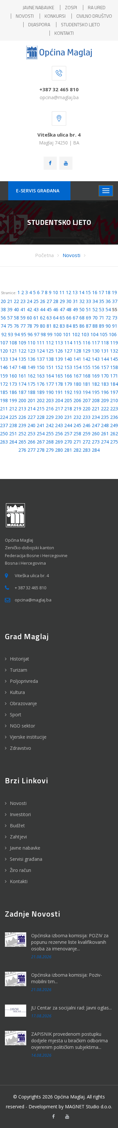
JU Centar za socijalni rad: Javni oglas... (71, 1008)
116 (86, 342)
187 (22, 392)
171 (114, 376)
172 (4, 384)
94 (17, 334)
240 (31, 425)
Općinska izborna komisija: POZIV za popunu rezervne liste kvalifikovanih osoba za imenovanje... (69, 942)
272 (86, 442)
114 (68, 342)
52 (95, 309)
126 (59, 351)
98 (43, 334)
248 (105, 425)
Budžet (17, 825)
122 (22, 351)
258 (77, 433)
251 (13, 433)
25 (36, 301)
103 (85, 334)
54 (108, 309)
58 (16, 318)
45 (49, 309)
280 (59, 450)
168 (86, 376)
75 (9, 326)
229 (50, 417)
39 (9, 309)
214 (31, 408)
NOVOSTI (25, 15)
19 (114, 292)
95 (23, 334)
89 (101, 326)
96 (30, 334)
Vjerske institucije (28, 737)
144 (105, 359)
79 (36, 326)
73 (114, 318)
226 (22, 417)
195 (96, 392)
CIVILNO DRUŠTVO (94, 15)
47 (62, 309)
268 (50, 442)
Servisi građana (26, 859)
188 (31, 392)
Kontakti (19, 881)
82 (55, 326)
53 (101, 309)
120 (4, 351)
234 (96, 417)
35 (101, 301)
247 (96, 425)
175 (31, 384)
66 (68, 318)
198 (4, 400)
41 (23, 309)
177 (50, 384)
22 (16, 301)
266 (31, 442)
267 (41, 442)
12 (68, 292)
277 (31, 450)
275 (114, 442)
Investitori (20, 814)
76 (16, 326)
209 (105, 400)
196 (105, 392)
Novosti (71, 255)
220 (86, 408)
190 (50, 392)
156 (96, 367)
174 (22, 384)
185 (4, 392)
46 (55, 309)
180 (77, 384)
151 (50, 367)
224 (4, 417)
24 (29, 301)
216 (50, 408)
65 (62, 318)
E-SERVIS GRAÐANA (37, 190)
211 (4, 408)
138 (50, 359)
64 (55, 318)
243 (59, 425)
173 (13, 384)
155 (86, 367)
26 (42, 301)
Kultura (17, 692)
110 (31, 342)
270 (68, 442)
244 (68, 425)
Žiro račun (20, 870)
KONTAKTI (64, 33)
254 (41, 433)
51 (88, 309)
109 (22, 342)
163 (41, 376)
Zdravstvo (20, 748)
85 (75, 326)
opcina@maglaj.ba (59, 97)
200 (22, 400)
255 (50, 433)
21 (9, 301)
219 (77, 408)
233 (86, 417)
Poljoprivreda (24, 681)
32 (82, 301)
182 (96, 384)
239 (22, 425)
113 (59, 342)
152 (59, 367)
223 (114, 408)
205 (68, 400)
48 (68, 309)
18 (107, 292)
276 (22, 450)
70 (95, 318)
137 (41, 359)
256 (59, 433)
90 (108, 326)
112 (50, 342)
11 (62, 292)
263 (4, 442)
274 (105, 442)
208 (96, 400)
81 (49, 326)
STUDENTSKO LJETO (80, 24)
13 (75, 292)
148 (22, 367)
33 (88, 301)
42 (29, 309)
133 (4, 359)
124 (41, 351)
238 (13, 425)
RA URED (97, 7)
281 (68, 450)
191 (59, 392)
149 (31, 367)
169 (96, 376)
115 (77, 342)
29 (62, 301)
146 (4, 367)
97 (36, 334)
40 (16, 309)
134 (13, 359)
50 (82, 309)
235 (105, 417)
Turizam (18, 670)
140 (68, 359)
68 (82, 318)
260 (96, 433)
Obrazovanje (23, 703)
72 (108, 318)
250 (4, 433)
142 (86, 359)
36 (108, 301)
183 (105, 384)
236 (114, 417)
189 (41, 392)
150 (41, 367)
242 (50, 425)
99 (49, 334)
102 (76, 334)
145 (114, 359)
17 (101, 292)
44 (42, 309)
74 (3, 326)
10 (55, 292)
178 (59, 384)
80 (42, 326)
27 (49, 301)
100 (58, 334)
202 (41, 400)
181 (86, 384)
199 (13, 400)
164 (50, 376)
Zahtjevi (18, 837)
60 (29, 318)
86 (82, 326)
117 (96, 342)
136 (31, 359)
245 (77, 425)
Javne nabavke (25, 848)
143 (96, 359)
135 (22, 359)
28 (55, 301)
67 (75, 318)
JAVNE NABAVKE (38, 7)
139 (59, 359)
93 (10, 334)
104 (94, 334)
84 (68, 326)
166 (68, 376)
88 (95, 326)
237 (4, 425)
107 (4, 342)
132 (114, 351)
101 (67, 334)
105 (104, 334)
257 (68, 433)
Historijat (19, 659)
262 (114, 433)
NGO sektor (22, 726)
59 (23, 318)
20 (3, 301)
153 (68, 367)
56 (3, 318)
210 (114, 400)
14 (81, 292)
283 (86, 450)
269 (59, 442)
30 (68, 301)
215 (41, 408)
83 (62, 326)
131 (105, 351)
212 (13, 408)
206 (77, 400)
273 (96, 442)
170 (105, 376)
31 (75, 301)
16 (94, 292)
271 (77, 442)
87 (88, 326)
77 (23, 326)
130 (96, 351)
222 (105, 408)
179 (68, 384)
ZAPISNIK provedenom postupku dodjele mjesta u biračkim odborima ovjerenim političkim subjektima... (69, 1040)
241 (41, 425)
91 (114, 326)
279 (50, 450)
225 (13, 417)
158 (114, 367)
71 (101, 318)
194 (86, 392)
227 (31, 417)
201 (31, 400)
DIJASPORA (39, 24)
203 (50, 400)
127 (68, 351)
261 (105, 433)
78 (29, 326)
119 (114, 342)
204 (59, 400)
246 (86, 425)
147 (13, 367)
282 (77, 450)
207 (86, 400)
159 (4, 376)
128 (77, 351)
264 (13, 442)
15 (88, 292)
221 (96, 408)
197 (114, 392)
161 (22, 376)
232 (77, 417)
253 (31, 433)
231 (68, 417)
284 (96, 450)
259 (86, 433)
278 (41, 450)
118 (105, 342)
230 (59, 417)
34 (95, 301)
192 (68, 392)
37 (114, 301)
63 (49, 318)
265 (22, 442)
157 (105, 367)
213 (22, 408)
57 (9, 318)
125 (50, 351)
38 (3, 309)
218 (68, 408)
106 (113, 334)
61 (36, 318)
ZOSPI (71, 7)
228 (41, 417)
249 (114, 425)
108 (13, 342)
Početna (44, 255)
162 (31, 376)
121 (13, 351)
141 (77, 359)
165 (59, 376)
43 (36, 309)
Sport (15, 714)
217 (59, 408)
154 (77, 367)
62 (42, 318)
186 (13, 392)
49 (75, 309)
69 (88, 318)
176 (41, 384)
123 (31, 351)
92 (4, 334)
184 (114, 384)
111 (41, 342)
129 (86, 351)
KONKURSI (55, 15)
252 (22, 433)
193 (77, 392)
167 (77, 376)
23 (23, 301)
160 (13, 376)
